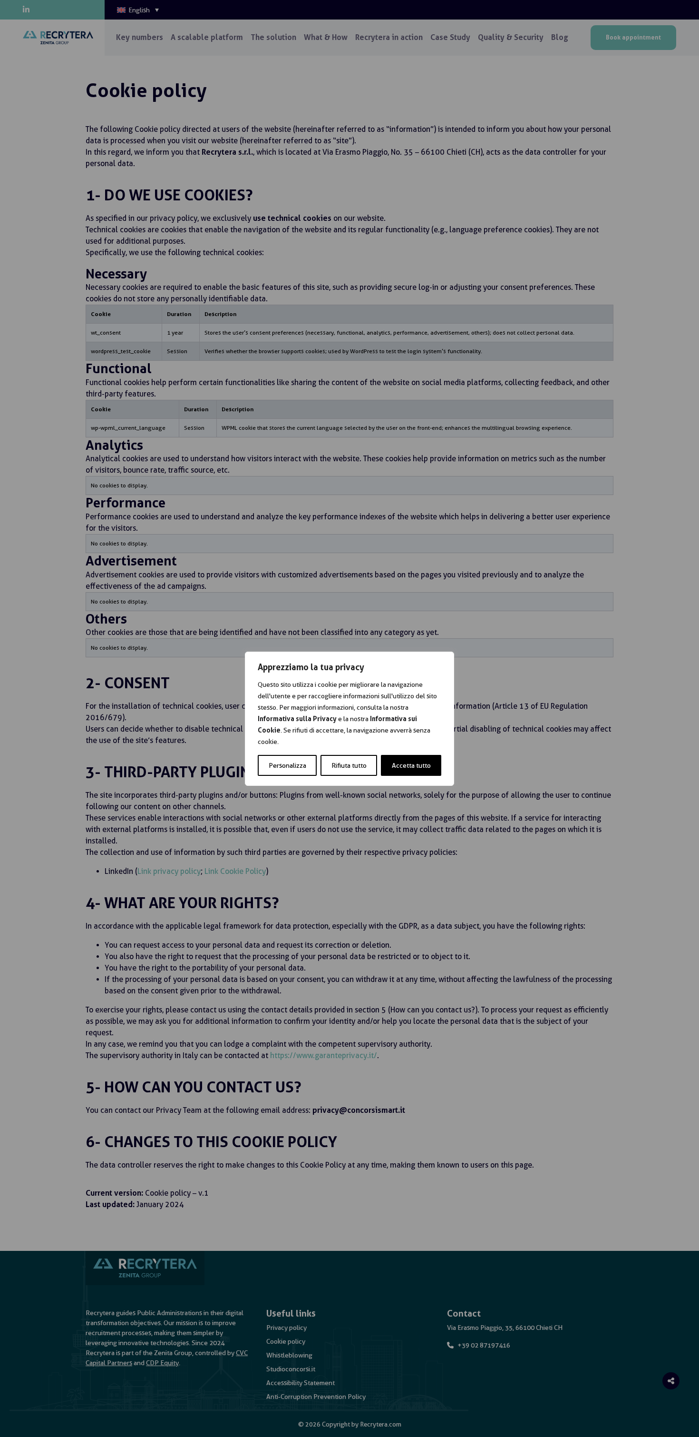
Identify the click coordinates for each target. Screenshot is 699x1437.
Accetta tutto (411, 765)
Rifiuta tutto (349, 765)
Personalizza (287, 765)
